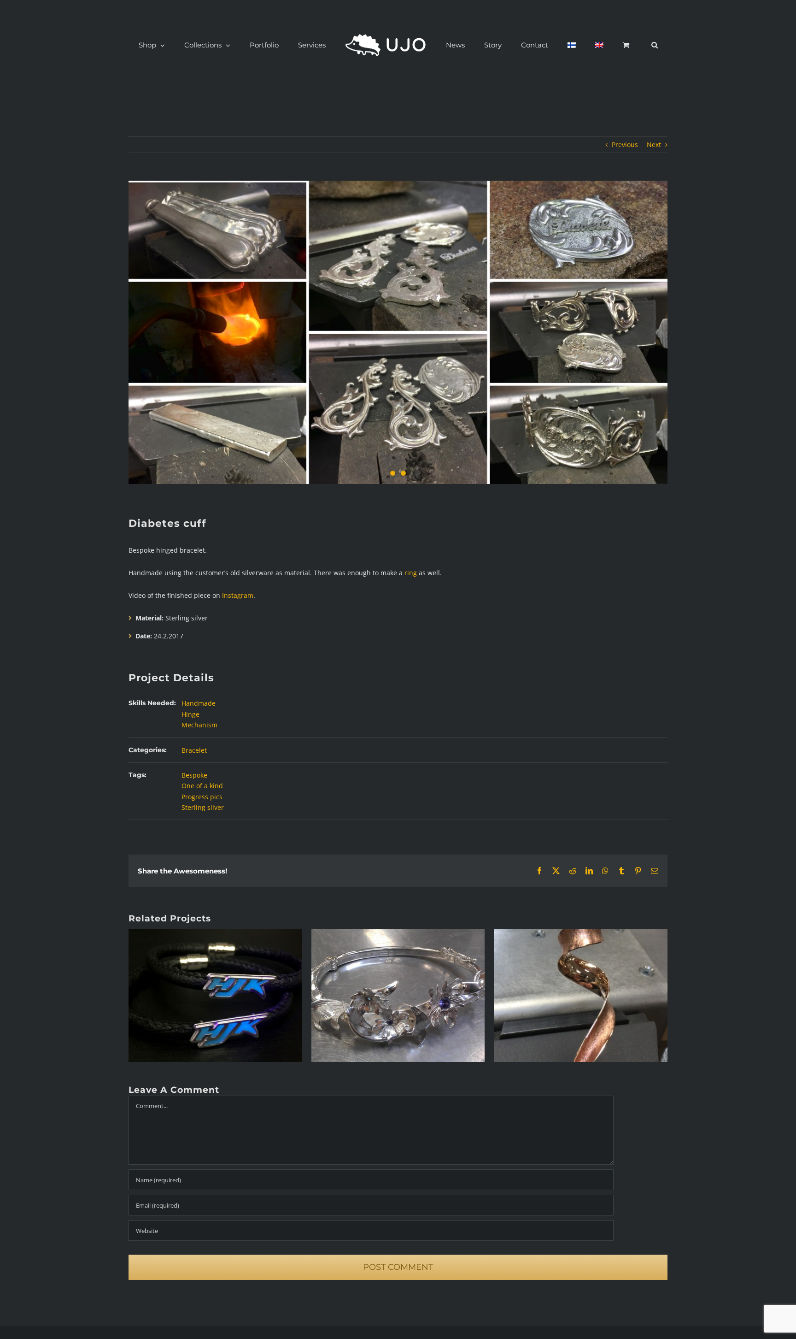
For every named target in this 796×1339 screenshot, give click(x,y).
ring (410, 572)
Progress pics (201, 796)
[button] (606, 45)
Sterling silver (202, 807)
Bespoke (194, 775)
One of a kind (202, 785)
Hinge (190, 714)
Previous (625, 144)
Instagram (237, 595)
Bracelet (194, 750)
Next (654, 144)
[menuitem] (546, 45)
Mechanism (199, 724)
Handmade (198, 703)
